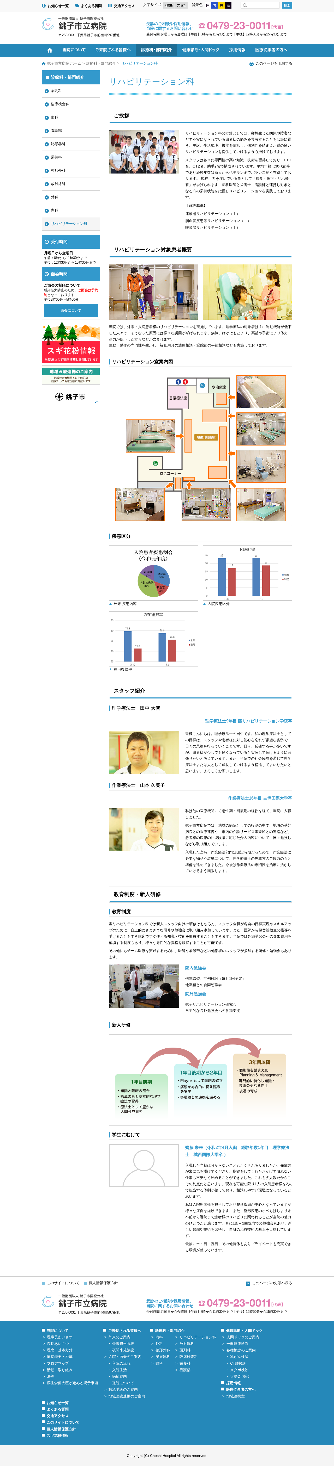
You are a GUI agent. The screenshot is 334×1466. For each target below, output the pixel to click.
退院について (123, 1383)
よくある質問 (91, 6)
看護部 (56, 130)
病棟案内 (119, 1376)
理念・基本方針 (60, 1350)
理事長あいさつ (60, 1337)
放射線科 (58, 184)
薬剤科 (56, 91)
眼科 (54, 117)
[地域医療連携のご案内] (71, 382)
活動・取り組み (60, 1370)
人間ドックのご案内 (242, 1337)
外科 (54, 197)
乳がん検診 (239, 1356)
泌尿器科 (58, 144)
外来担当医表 (123, 1343)
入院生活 (119, 1370)
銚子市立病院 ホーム (64, 63)
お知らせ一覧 (58, 6)
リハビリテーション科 (69, 223)
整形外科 (58, 170)
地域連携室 (235, 1396)
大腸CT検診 (240, 1376)
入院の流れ (121, 1363)
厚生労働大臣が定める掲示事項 (72, 1383)
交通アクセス (124, 6)
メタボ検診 (239, 1370)
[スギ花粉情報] (71, 361)
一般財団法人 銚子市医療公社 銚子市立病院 (74, 23)
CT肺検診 (238, 1363)
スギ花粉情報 (58, 1435)
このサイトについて (63, 1283)
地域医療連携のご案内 (127, 1396)
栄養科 (56, 157)
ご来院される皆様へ (124, 1330)
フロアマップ (58, 1363)
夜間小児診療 (123, 1350)
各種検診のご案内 (241, 1350)
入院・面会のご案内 (125, 1356)
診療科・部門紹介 (101, 63)
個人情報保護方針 (103, 1283)
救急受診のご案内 (123, 1389)
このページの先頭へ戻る (272, 1283)
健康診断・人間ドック (244, 1330)
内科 (54, 210)
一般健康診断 (237, 1343)
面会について (71, 310)
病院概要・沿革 (60, 1356)
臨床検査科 (60, 104)
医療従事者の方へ (240, 1389)
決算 (50, 1376)
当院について (58, 1330)
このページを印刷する (274, 63)
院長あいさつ (58, 1343)
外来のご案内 (119, 1337)
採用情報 (233, 1383)
